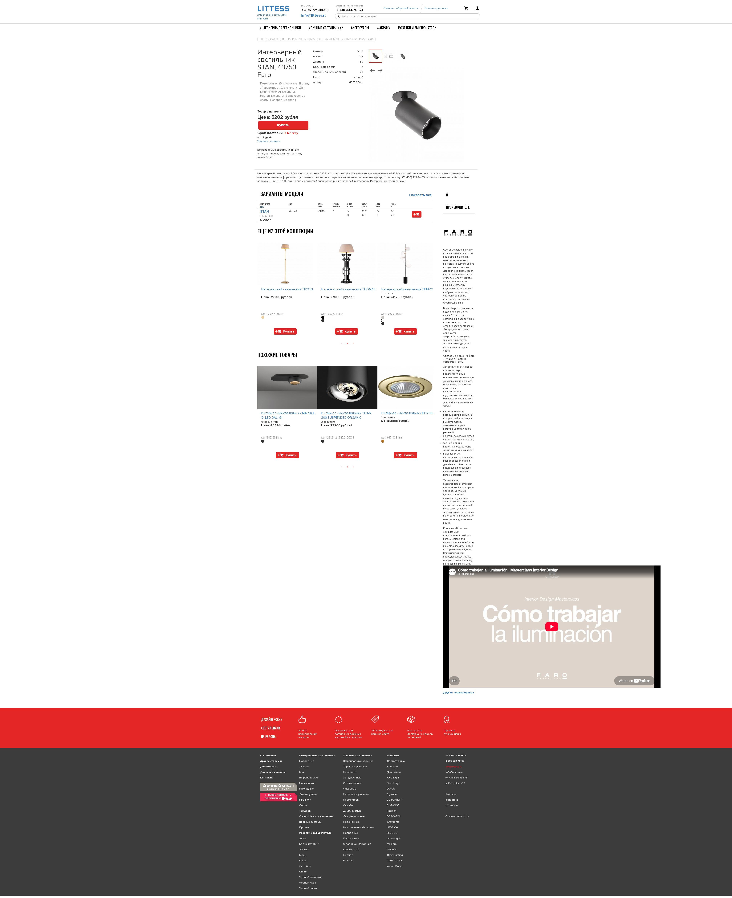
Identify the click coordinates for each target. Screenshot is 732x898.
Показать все (420, 195)
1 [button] (342, 343)
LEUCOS (392, 833)
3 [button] (353, 343)
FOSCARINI (394, 816)
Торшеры (305, 810)
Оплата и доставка (436, 8)
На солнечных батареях (358, 827)
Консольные (351, 849)
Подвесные (306, 761)
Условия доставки (268, 141)
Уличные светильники (326, 28)
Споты (303, 805)
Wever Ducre (395, 866)
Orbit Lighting (395, 855)
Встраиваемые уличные (358, 761)
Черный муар (307, 882)
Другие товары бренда (458, 692)
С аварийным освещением (316, 816)
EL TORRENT (395, 799)
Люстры (304, 766)
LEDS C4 (392, 827)
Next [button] (259, 336)
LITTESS (273, 9)
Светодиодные (352, 783)
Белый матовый (309, 844)
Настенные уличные (356, 794)
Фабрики (384, 28)
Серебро (305, 866)
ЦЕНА (262, 207)
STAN (264, 212)
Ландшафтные (352, 777)
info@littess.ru (314, 15)
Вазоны (348, 860)
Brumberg (393, 783)
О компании (268, 755)
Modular (392, 849)
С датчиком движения (357, 844)
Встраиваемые (308, 777)
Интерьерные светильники (280, 28)
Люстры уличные (354, 816)
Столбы (348, 805)
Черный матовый (310, 877)
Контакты (266, 777)
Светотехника (396, 761)
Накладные (306, 788)
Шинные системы (310, 821)
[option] (287, 289)
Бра (301, 772)
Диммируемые (308, 794)
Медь (302, 855)
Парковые (349, 772)
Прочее (304, 827)
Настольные (307, 783)
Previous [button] (259, 238)
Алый (302, 838)
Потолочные (351, 838)
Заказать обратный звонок (401, 8)
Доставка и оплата (273, 772)
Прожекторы (351, 799)
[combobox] (293, 133)
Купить (283, 125)
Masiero (392, 844)
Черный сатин (308, 888)
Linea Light (393, 838)
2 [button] (347, 343)
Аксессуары (360, 28)
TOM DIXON (394, 860)
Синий (303, 871)
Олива (303, 860)
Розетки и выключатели (417, 28)
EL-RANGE (393, 805)
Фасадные (349, 788)
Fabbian (391, 810)
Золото (304, 849)
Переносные (351, 821)
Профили (305, 799)
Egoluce (392, 794)
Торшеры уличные (355, 766)
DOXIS (391, 788)
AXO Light (393, 777)
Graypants (393, 821)
